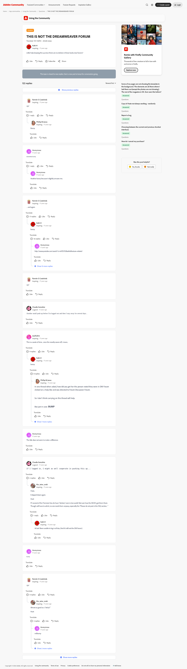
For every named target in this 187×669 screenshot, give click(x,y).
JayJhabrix (36, 336)
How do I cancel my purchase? (132, 141)
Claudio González (38, 307)
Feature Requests (69, 5)
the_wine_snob (42, 484)
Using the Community (29, 11)
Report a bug (126, 115)
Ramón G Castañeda (39, 100)
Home (5, 11)
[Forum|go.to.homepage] (13, 5)
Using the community (42, 666)
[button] (163, 5)
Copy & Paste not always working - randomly (138, 103)
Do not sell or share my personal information (96, 666)
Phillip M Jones (41, 122)
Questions (42, 11)
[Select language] (152, 5)
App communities (14, 11)
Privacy (63, 666)
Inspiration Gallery (84, 5)
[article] (69, 107)
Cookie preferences (73, 666)
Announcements (54, 5)
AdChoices (117, 666)
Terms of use (55, 666)
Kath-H (34, 45)
